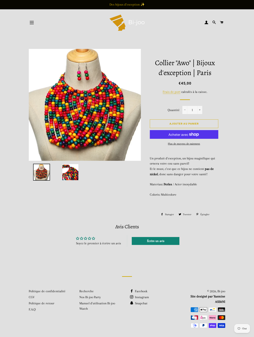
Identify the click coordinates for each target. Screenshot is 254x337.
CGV (32, 297)
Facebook (140, 291)
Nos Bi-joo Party (90, 297)
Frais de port (171, 92)
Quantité (174, 110)
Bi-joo (221, 291)
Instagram (141, 297)
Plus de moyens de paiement (184, 143)
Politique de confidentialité (47, 291)
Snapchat (140, 303)
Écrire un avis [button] (155, 241)
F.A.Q (32, 309)
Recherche (86, 291)
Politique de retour (41, 303)
